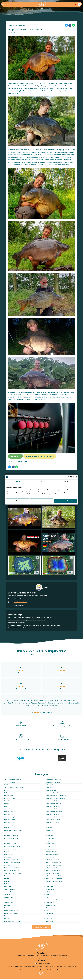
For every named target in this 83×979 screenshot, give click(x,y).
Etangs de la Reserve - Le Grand (12, 862)
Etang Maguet (7, 857)
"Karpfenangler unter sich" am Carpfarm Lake (19, 627)
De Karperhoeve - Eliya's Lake (11, 838)
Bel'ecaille (6, 801)
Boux (5, 806)
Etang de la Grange (50, 843)
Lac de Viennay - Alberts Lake (11, 910)
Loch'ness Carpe (50, 857)
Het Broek (6, 878)
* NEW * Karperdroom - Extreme (12, 782)
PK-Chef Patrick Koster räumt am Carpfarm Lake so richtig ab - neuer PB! (26, 620)
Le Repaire (7, 918)
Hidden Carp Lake (8, 883)
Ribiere (47, 894)
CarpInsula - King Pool (9, 819)
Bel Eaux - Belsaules (9, 793)
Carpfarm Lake (44, 162)
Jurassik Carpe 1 (8, 897)
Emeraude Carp (49, 830)
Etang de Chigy (49, 835)
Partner (28, 969)
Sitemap (22, 969)
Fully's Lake (7, 865)
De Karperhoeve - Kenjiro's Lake (12, 846)
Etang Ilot (6, 851)
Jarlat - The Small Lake (10, 891)
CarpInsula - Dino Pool (9, 814)
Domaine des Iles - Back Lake (53, 819)
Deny (17, 501)
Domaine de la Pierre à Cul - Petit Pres (55, 798)
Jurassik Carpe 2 (8, 899)
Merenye (48, 883)
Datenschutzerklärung (38, 969)
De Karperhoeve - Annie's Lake (12, 833)
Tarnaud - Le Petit (50, 905)
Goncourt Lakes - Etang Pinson (12, 870)
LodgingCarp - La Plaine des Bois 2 (54, 878)
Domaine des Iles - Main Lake (53, 822)
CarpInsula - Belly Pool (9, 811)
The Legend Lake (50, 907)
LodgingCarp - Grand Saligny (53, 870)
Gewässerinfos (14, 456)
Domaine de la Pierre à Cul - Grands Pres (56, 795)
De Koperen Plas (50, 785)
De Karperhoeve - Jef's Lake (11, 843)
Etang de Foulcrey (50, 841)
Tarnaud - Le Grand (50, 902)
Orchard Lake (49, 891)
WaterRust (48, 916)
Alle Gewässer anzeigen (41, 927)
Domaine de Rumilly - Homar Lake (54, 801)
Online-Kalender (17, 397)
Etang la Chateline (8, 854)
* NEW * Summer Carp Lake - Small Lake (14, 787)
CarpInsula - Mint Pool (9, 822)
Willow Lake (49, 918)
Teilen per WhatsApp (73, 25)
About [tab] (66, 481)
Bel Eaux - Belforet (9, 790)
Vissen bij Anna (49, 913)
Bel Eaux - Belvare (8, 795)
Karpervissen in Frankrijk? (29, 966)
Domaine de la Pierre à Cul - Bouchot (55, 793)
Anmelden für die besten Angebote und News (39, 456)
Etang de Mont (49, 846)
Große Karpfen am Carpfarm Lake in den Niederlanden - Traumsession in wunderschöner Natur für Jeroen (34, 625)
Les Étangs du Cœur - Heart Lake (12, 921)
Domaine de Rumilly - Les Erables (54, 814)
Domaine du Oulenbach (51, 825)
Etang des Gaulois (50, 849)
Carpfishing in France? (42, 966)
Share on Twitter (66, 25)
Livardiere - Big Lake (51, 851)
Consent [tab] (17, 481)
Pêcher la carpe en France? (69, 966)
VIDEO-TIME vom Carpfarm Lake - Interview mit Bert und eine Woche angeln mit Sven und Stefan (31, 617)
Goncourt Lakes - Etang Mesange (12, 867)
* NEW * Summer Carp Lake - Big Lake (13, 785)
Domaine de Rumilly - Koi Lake (53, 803)
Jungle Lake (7, 894)
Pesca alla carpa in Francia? (55, 966)
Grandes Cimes (8, 875)
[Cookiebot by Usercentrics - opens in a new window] (70, 477)
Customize (41, 501)
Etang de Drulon (50, 838)
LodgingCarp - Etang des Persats (54, 865)
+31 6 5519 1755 (41, 961)
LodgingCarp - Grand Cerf (52, 867)
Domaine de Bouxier (51, 790)
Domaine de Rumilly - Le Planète (54, 811)
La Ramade (7, 905)
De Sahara (48, 787)
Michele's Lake (49, 886)
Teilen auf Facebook (69, 25)
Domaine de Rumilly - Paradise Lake (55, 817)
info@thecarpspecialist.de (20, 602)
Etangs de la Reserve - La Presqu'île (13, 859)
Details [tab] (42, 481)
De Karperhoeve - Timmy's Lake (53, 779)
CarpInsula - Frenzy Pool (10, 817)
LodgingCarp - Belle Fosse (52, 859)
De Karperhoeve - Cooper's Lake (12, 835)
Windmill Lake (49, 921)
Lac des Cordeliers (9, 916)
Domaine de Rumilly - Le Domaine (54, 809)
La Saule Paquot (8, 907)
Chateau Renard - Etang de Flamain (13, 830)
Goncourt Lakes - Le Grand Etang (12, 873)
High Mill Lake (7, 886)
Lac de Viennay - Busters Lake (11, 913)
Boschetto (6, 803)
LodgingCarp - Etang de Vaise (53, 862)
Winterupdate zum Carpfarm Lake (16, 622)
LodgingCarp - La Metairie (52, 873)
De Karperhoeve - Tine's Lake (53, 782)
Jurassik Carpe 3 (8, 902)
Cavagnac (6, 827)
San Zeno (48, 897)
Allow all (65, 501)
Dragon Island (49, 827)
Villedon (48, 910)
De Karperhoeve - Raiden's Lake (12, 849)
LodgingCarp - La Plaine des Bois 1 (54, 875)
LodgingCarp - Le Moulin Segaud (54, 881)
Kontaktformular (58, 969)
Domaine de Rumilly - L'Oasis (53, 806)
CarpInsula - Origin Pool (10, 825)
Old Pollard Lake (50, 889)
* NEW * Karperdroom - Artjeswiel (12, 779)
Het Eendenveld (8, 881)
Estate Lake (49, 833)
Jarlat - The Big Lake (9, 889)
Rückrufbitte (49, 969)
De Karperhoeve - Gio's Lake (11, 841)
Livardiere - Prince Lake (52, 854)
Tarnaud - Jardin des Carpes (53, 899)
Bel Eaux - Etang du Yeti (10, 798)
